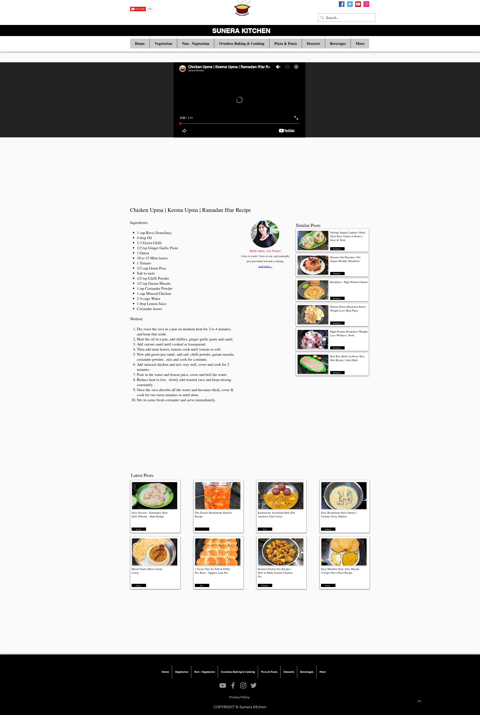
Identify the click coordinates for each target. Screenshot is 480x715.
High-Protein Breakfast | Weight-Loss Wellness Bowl (349, 333)
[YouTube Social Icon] (358, 4)
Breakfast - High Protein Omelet (349, 282)
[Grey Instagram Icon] (243, 685)
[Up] (419, 701)
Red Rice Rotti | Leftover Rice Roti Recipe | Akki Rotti (347, 358)
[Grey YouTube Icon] (223, 685)
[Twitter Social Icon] (350, 4)
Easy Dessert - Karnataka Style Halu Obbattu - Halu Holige (150, 514)
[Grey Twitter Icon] (254, 685)
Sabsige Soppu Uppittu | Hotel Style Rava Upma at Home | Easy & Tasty (347, 236)
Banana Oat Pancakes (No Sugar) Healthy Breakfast (345, 259)
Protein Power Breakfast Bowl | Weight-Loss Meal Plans (348, 308)
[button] (163, 43)
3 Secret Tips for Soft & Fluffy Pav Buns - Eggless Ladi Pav (212, 570)
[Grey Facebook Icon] (233, 685)
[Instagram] (366, 4)
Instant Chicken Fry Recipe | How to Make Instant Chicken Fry (275, 572)
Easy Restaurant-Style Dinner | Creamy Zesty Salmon (339, 514)
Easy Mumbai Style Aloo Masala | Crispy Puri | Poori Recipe (340, 570)
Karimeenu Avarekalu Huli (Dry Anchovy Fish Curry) (277, 514)
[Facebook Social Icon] (341, 4)
